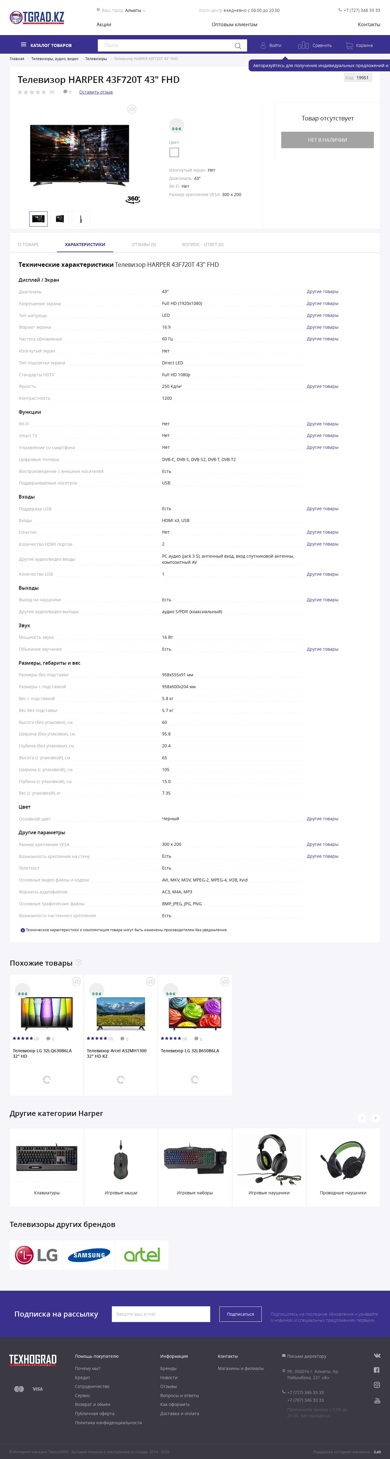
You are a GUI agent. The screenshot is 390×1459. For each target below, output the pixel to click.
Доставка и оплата (179, 1413)
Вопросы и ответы (179, 1395)
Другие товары (323, 291)
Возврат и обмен (92, 1404)
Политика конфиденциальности (108, 1422)
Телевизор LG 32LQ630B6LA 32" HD (42, 1053)
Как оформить (175, 1404)
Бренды (168, 1368)
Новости (169, 1377)
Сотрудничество (92, 1386)
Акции (104, 24)
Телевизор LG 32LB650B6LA (190, 1050)
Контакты (369, 24)
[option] (79, 155)
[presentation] (362, 1118)
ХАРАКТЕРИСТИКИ (85, 244)
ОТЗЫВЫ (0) (144, 244)
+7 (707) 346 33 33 (305, 1400)
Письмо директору (306, 1356)
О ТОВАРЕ (28, 244)
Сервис (82, 1395)
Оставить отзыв (96, 92)
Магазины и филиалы (241, 1368)
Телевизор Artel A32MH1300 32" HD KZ (117, 1053)
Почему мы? (87, 1368)
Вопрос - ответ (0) (202, 244)
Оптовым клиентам (234, 24)
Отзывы (168, 1386)
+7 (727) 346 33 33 (362, 10)
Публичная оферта (95, 1413)
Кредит (82, 1377)
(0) (52, 91)
